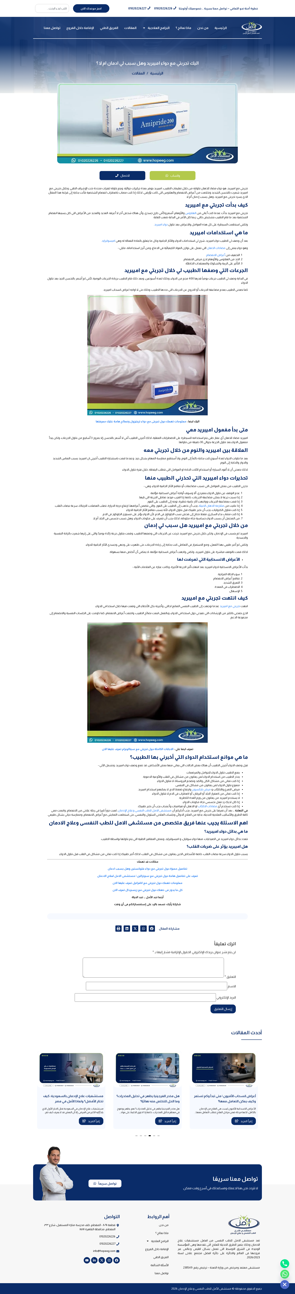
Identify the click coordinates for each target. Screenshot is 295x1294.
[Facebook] (116, 1260)
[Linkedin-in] (94, 1260)
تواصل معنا (52, 28)
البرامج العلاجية (159, 28)
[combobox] (52, 8)
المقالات (130, 28)
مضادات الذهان (216, 248)
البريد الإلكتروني (226, 997)
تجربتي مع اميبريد (230, 606)
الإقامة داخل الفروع (80, 28)
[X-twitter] (102, 1260)
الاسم (232, 986)
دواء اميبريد (161, 224)
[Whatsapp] (284, 1274)
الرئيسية (221, 28)
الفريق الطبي (109, 28)
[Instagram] (109, 1260)
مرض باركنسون (201, 789)
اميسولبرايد (108, 240)
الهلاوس (190, 213)
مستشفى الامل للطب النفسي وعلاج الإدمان (144, 810)
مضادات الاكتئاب (207, 806)
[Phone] (284, 1263)
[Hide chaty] (284, 1284)
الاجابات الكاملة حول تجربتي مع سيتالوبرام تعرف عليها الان (137, 749)
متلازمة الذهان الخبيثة (211, 505)
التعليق (230, 976)
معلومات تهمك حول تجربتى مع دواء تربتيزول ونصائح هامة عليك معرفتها (141, 421)
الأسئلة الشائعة (160, 1265)
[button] (152, 928)
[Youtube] (87, 1260)
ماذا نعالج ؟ (183, 28)
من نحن (203, 28)
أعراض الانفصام (215, 255)
